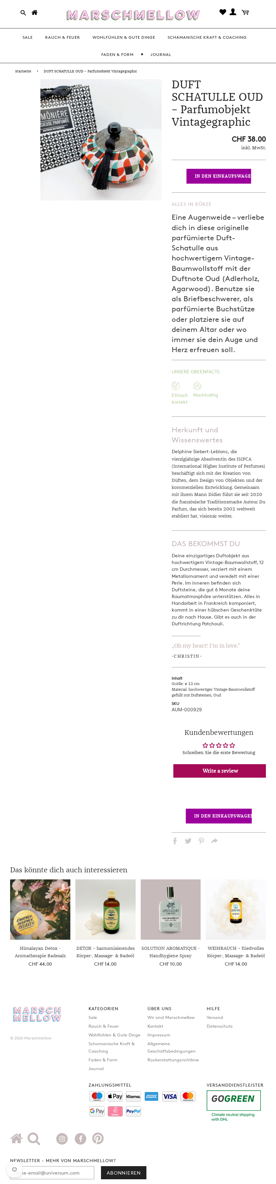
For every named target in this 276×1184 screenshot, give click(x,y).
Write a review (220, 771)
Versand (215, 1017)
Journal (96, 1068)
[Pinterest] (98, 1141)
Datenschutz (220, 1026)
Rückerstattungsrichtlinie (173, 1059)
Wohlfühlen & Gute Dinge (114, 1034)
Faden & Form (103, 1059)
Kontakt (155, 1026)
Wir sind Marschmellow (171, 1017)
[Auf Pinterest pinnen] (201, 842)
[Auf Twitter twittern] (188, 842)
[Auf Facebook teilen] (175, 842)
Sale (93, 1017)
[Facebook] (81, 1138)
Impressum (158, 1034)
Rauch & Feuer (104, 1026)
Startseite (23, 71)
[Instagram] (62, 1138)
